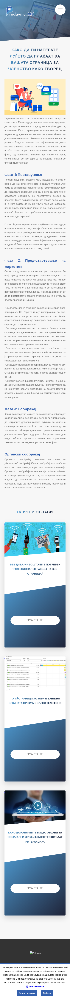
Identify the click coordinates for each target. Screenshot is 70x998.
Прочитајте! (35, 620)
